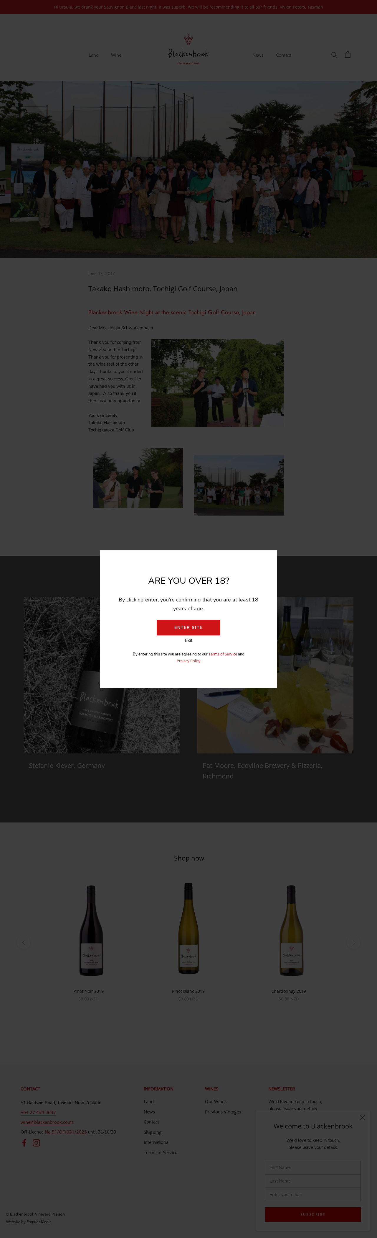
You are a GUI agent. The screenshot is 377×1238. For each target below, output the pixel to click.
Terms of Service (223, 654)
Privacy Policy (189, 660)
